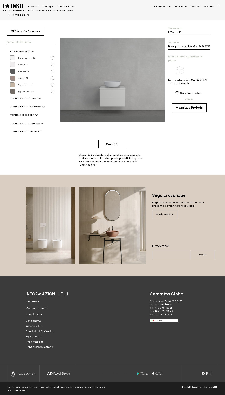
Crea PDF (112, 144)
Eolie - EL (22, 118)
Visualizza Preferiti (189, 107)
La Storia (31, 303)
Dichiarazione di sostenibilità (43, 310)
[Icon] (24, 373)
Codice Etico (72, 387)
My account (33, 336)
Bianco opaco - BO (26, 58)
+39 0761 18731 (163, 307)
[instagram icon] (210, 373)
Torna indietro (20, 14)
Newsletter (160, 246)
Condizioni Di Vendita (40, 331)
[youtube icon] (203, 373)
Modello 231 (58, 387)
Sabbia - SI (23, 65)
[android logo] (143, 374)
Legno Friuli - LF (25, 85)
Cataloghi (31, 316)
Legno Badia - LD (26, 92)
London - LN (23, 71)
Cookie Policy (14, 387)
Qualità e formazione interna (43, 315)
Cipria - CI (23, 78)
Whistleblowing (86, 387)
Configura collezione (39, 347)
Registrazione (35, 341)
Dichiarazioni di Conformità (42, 319)
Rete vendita (34, 326)
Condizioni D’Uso (29, 387)
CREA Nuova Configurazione (25, 31)
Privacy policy (45, 387)
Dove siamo (33, 321)
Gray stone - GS (25, 126)
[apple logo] (157, 374)
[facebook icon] (206, 373)
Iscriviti (202, 254)
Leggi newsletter (165, 214)
